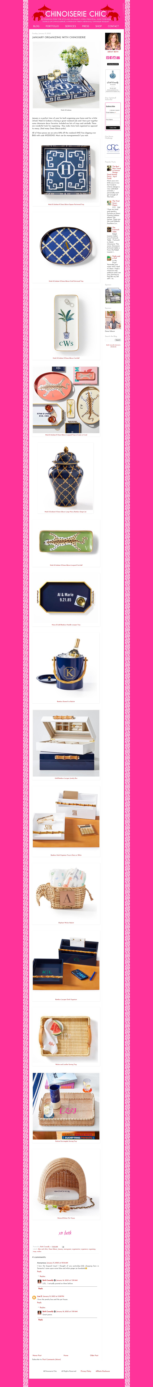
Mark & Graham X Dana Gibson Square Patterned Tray (66, 204)
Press (85, 26)
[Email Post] (63, 1247)
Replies (42, 1276)
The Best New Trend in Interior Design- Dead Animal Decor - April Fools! (114, 172)
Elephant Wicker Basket (66, 923)
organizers (84, 1249)
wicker (39, 1251)
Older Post (94, 1355)
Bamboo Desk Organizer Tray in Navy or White (66, 855)
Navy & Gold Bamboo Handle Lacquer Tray (66, 625)
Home (66, 1355)
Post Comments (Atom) (51, 1359)
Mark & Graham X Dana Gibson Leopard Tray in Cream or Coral (66, 435)
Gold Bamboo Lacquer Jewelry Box (66, 778)
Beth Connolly (48, 1280)
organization (76, 1249)
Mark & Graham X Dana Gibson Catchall (66, 358)
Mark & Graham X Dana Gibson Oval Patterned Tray (66, 281)
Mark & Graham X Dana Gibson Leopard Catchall (66, 565)
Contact (113, 26)
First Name (109, 119)
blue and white (43, 1249)
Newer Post (37, 1355)
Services (70, 26)
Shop (98, 26)
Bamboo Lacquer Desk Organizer (66, 999)
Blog (36, 26)
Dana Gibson (53, 1249)
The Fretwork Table (115, 230)
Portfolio (52, 26)
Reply (39, 1271)
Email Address (111, 112)
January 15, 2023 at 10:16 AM (57, 1263)
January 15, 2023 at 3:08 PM (53, 1296)
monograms (67, 1249)
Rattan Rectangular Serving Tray (66, 1141)
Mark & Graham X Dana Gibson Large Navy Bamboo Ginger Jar (65, 512)
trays (34, 1251)
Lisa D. (39, 1296)
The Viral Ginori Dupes (115, 203)
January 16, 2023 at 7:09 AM (67, 1280)
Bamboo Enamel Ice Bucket (66, 701)
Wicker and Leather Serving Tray (66, 1064)
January (60, 1249)
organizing (92, 1249)
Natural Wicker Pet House (66, 1218)
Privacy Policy (86, 1371)
